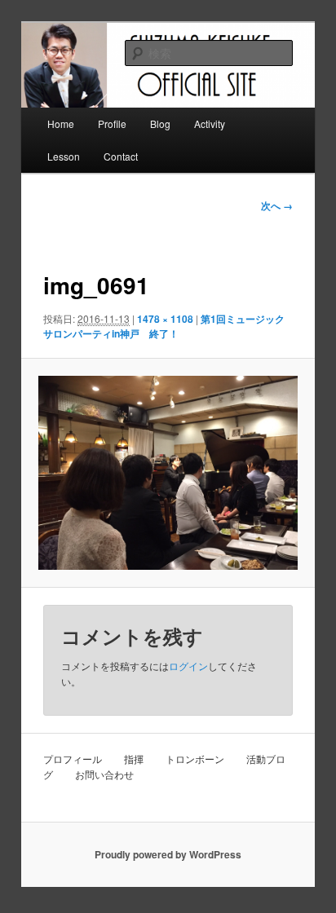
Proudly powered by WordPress (168, 854)
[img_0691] (167, 473)
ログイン (188, 666)
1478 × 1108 (165, 318)
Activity (209, 123)
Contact (121, 156)
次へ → (277, 205)
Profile (112, 123)
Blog (160, 123)
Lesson (63, 156)
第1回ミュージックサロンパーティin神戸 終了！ (164, 326)
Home (60, 123)
